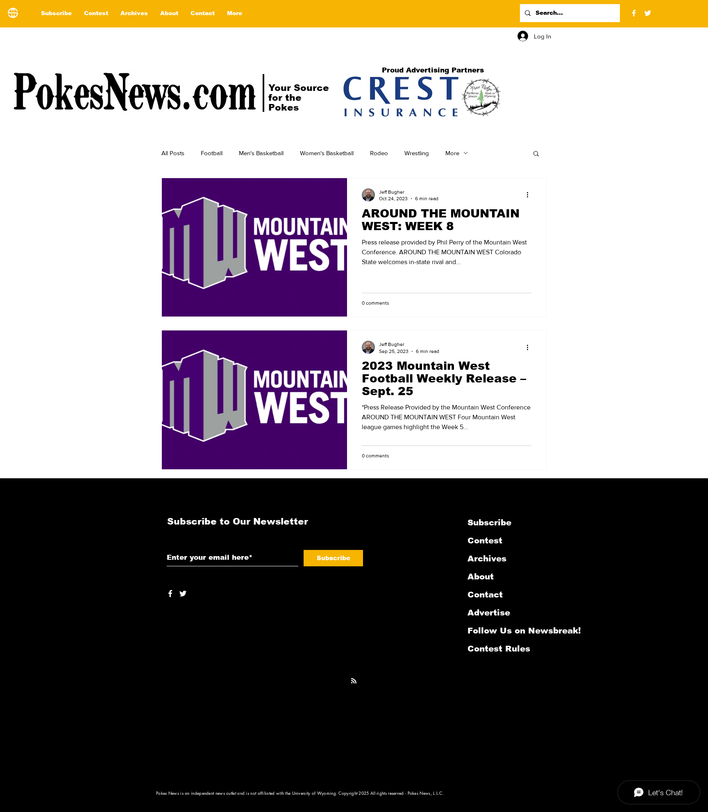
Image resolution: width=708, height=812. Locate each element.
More (452, 152)
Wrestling (416, 152)
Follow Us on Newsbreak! (511, 630)
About (480, 576)
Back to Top (13, 775)
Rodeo (379, 152)
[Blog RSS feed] (354, 681)
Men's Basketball (261, 152)
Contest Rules (498, 648)
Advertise (488, 612)
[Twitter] (647, 13)
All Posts (172, 152)
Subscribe (489, 522)
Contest (484, 540)
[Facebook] (633, 13)
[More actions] (530, 195)
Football (211, 152)
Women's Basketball (327, 152)
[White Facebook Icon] (170, 593)
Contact (485, 594)
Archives (486, 558)
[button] (536, 154)
